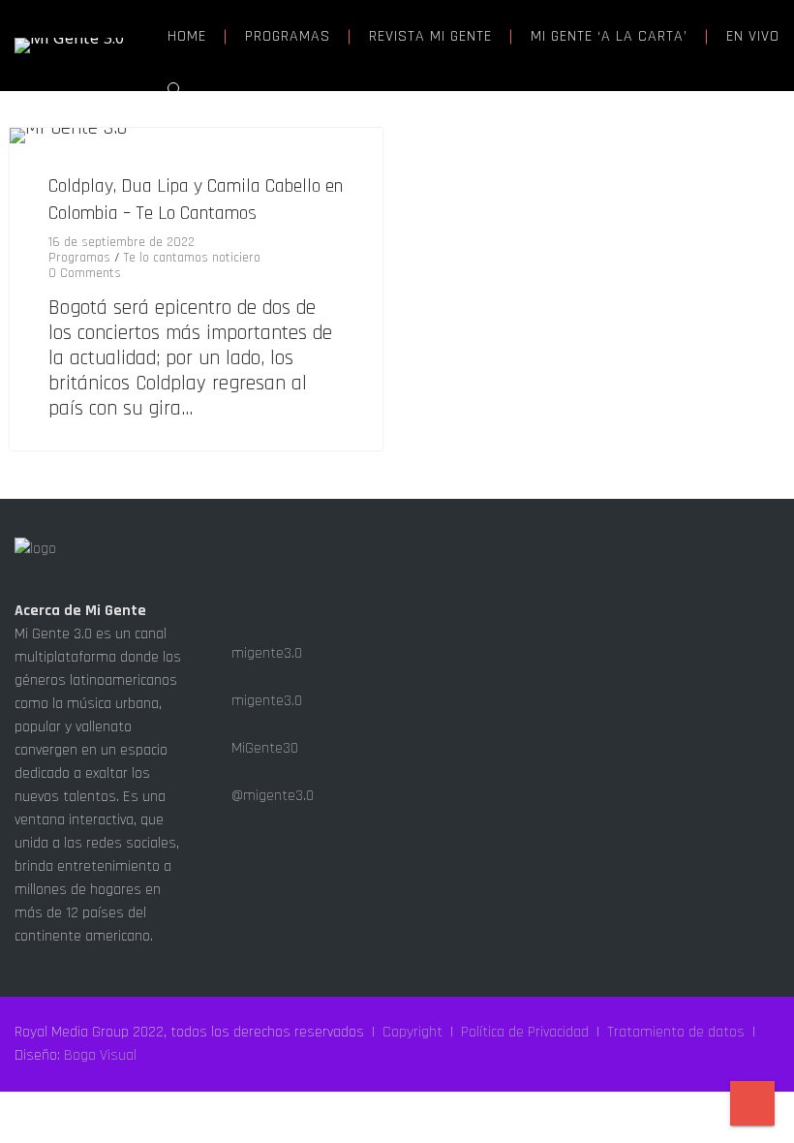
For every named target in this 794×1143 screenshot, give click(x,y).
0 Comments (84, 273)
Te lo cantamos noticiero (192, 257)
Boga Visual (100, 1055)
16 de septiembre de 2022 (121, 242)
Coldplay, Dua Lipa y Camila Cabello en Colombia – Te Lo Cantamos (195, 199)
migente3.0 (265, 653)
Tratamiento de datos (676, 1032)
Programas (79, 257)
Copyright (412, 1032)
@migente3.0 (271, 796)
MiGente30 (263, 748)
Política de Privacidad (525, 1032)
